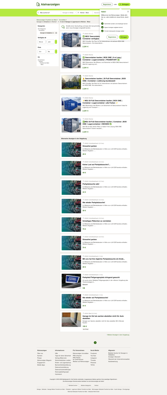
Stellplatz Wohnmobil (93, 391)
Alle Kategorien (42, 29)
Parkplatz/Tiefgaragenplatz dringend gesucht (101, 277)
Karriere (39, 356)
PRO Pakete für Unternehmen (78, 358)
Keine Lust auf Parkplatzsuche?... (96, 164)
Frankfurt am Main (44, 63)
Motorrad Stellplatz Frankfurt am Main (77, 391)
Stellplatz (44, 389)
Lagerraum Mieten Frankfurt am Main (81, 389)
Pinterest (93, 363)
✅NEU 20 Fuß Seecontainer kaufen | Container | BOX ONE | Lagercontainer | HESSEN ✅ (105, 123)
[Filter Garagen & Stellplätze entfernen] (56, 33)
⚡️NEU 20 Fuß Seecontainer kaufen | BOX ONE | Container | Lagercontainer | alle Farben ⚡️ (102, 101)
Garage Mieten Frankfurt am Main (56, 389)
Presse (39, 358)
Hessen (41, 61)
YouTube (93, 356)
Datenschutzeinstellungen (63, 369)
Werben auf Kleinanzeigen (81, 361)
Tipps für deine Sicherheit (63, 356)
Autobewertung (113, 361)
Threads (93, 360)
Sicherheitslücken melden (63, 360)
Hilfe (56, 353)
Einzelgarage (126, 389)
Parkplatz (68, 389)
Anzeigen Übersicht (114, 357)
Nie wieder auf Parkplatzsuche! (95, 297)
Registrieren (112, 37)
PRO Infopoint (77, 356)
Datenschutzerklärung (62, 367)
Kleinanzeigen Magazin (44, 360)
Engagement (41, 363)
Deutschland (41, 60)
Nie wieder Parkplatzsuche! (94, 202)
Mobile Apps (41, 365)
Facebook (94, 353)
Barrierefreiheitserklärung (63, 365)
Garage (39, 389)
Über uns (40, 353)
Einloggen (124, 37)
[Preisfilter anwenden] (56, 51)
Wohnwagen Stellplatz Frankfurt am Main (102, 389)
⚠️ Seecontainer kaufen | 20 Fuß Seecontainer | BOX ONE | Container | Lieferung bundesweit (104, 79)
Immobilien (42, 30)
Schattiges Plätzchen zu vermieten (97, 221)
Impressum (58, 374)
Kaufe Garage (118, 389)
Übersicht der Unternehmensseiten (119, 359)
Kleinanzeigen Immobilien (81, 353)
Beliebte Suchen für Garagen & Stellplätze (117, 354)
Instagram (94, 358)
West (42, 64)
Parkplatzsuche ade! (91, 184)
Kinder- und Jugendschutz (63, 363)
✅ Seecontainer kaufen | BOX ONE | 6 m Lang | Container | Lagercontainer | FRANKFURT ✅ (102, 58)
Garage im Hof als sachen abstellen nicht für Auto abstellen (103, 317)
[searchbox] (50, 12)
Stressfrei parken (90, 146)
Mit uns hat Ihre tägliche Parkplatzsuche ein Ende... (104, 259)
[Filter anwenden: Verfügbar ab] (56, 42)
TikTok (93, 365)
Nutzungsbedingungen (62, 372)
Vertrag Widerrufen (61, 358)
